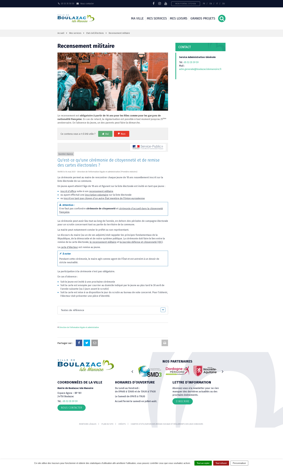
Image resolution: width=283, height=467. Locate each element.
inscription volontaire (96, 194)
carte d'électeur (69, 247)
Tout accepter (203, 463)
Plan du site (107, 424)
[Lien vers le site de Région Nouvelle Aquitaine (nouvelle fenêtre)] (205, 371)
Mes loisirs (178, 18)
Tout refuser (221, 463)
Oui (107, 134)
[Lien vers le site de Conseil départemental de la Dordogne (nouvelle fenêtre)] (177, 370)
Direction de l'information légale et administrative (79, 327)
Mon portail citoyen (185, 4)
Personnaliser (239, 463)
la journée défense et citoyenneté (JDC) (141, 242)
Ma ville (137, 18)
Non (123, 134)
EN (211, 3)
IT (217, 3)
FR (204, 3)
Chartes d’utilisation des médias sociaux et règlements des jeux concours (167, 424)
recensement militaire (101, 191)
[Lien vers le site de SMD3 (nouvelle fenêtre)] (150, 371)
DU (223, 3)
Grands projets (202, 18)
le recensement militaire (103, 242)
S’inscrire (182, 401)
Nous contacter (87, 3)
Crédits (122, 424)
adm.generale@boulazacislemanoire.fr (200, 69)
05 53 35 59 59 (191, 62)
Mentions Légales (87, 424)
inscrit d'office (68, 191)
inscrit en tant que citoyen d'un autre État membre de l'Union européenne (104, 198)
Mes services (157, 18)
